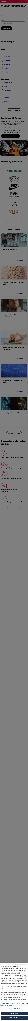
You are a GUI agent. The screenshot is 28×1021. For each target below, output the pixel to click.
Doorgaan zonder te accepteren (20, 964)
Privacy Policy (9, 1005)
